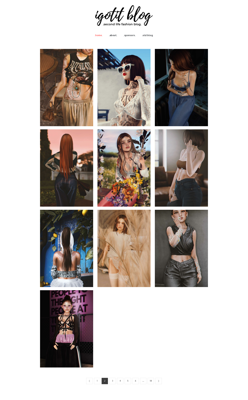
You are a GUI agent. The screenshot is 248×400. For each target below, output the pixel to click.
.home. (99, 35)
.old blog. (147, 35)
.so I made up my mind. (124, 85)
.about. (113, 35)
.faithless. (66, 86)
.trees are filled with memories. (123, 166)
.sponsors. (130, 35)
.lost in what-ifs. (181, 86)
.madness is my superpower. (66, 327)
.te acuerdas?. (124, 246)
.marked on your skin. (66, 246)
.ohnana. (181, 246)
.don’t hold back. (181, 166)
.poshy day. (66, 166)
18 (151, 380)
